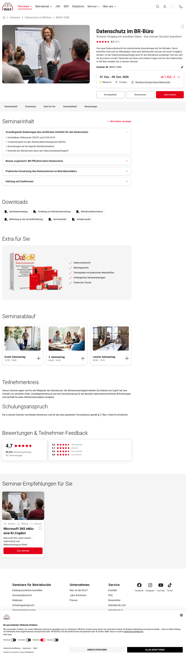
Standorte (78, 6)
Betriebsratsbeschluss (92, 211)
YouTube (161, 591)
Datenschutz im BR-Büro (38, 17)
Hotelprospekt (84, 219)
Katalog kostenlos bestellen (27, 590)
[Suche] (157, 7)
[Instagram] (150, 585)
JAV (57, 6)
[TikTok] (170, 585)
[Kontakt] (181, 7)
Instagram (150, 591)
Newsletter (114, 600)
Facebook (139, 591)
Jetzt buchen (170, 94)
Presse (74, 600)
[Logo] (7, 6)
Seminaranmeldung (18, 211)
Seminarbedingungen (24, 610)
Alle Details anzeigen (120, 121)
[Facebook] (139, 585)
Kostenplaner (110, 94)
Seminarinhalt (10, 106)
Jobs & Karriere (78, 595)
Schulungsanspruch (23, 605)
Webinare (17, 600)
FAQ (110, 595)
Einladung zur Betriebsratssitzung (54, 211)
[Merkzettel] (172, 7)
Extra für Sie (49, 106)
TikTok (170, 591)
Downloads (30, 106)
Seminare (15, 17)
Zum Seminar (23, 550)
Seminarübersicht (22, 595)
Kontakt (112, 590)
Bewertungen (91, 106)
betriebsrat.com (117, 605)
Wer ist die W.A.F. (79, 590)
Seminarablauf (70, 106)
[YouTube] (161, 585)
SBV (66, 6)
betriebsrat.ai (115, 610)
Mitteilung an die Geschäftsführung (26, 219)
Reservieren (140, 94)
